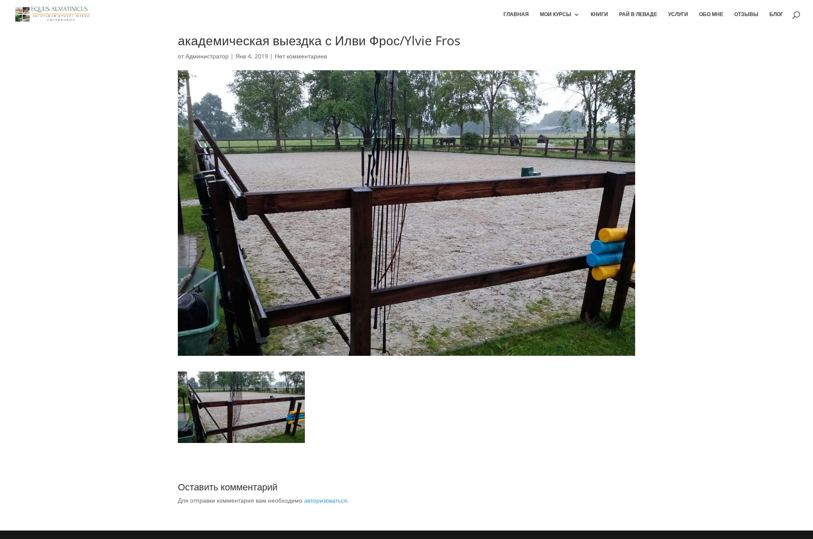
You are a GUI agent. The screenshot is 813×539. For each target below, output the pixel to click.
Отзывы (746, 14)
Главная (516, 14)
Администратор (207, 56)
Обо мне (711, 14)
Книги (599, 14)
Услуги (678, 14)
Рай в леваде (638, 14)
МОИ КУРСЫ (555, 14)
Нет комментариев (301, 56)
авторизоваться (325, 500)
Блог (776, 14)
